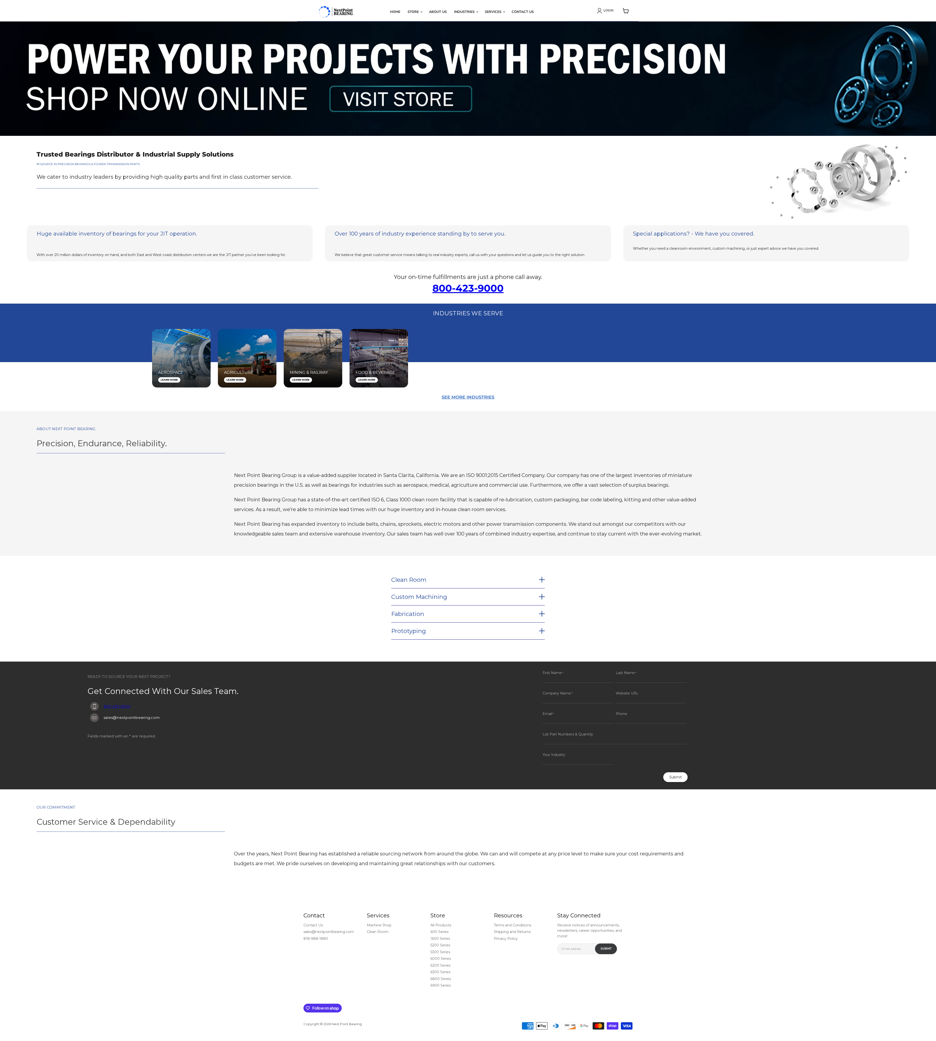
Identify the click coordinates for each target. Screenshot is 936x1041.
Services (493, 12)
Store (414, 12)
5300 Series (440, 952)
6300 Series (440, 972)
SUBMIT (606, 949)
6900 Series (440, 985)
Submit (675, 777)
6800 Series (440, 979)
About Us (438, 12)
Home (395, 12)
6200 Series (440, 965)
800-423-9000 (468, 288)
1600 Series (440, 938)
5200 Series (440, 945)
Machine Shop (379, 925)
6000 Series (440, 958)
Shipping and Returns (512, 932)
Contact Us (523, 12)
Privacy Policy (506, 938)
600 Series (439, 932)
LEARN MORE (169, 379)
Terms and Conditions (512, 925)
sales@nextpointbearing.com (328, 932)
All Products (440, 925)
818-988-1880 (315, 938)
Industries (465, 12)
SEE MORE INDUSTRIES (468, 397)
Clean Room (378, 932)
